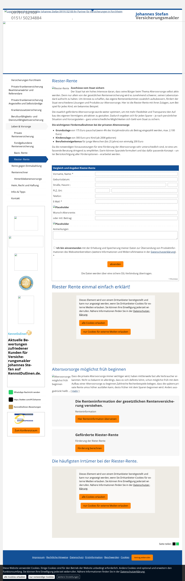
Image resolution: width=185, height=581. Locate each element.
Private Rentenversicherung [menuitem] (23, 134)
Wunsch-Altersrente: (64, 212)
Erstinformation (94, 557)
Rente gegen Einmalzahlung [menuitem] (27, 165)
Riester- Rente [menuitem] (21, 159)
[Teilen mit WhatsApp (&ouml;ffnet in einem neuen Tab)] (177, 543)
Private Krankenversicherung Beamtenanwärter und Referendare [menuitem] (26, 90)
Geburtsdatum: (61, 179)
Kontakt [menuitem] (15, 198)
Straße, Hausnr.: (62, 184)
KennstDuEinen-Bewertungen (27, 407)
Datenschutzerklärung (163, 251)
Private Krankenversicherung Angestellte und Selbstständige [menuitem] (26, 101)
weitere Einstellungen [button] (68, 577)
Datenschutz (77, 557)
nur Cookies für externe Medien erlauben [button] (105, 331)
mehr (75, 391)
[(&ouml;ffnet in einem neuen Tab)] (20, 334)
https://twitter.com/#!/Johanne (27, 399)
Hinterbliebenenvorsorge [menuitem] (28, 178)
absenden (115, 264)
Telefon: (57, 196)
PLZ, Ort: (57, 190)
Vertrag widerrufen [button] (142, 557)
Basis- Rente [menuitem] (20, 152)
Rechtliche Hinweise (57, 557)
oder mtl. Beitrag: (62, 218)
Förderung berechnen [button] (90, 448)
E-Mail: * (57, 201)
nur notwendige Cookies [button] (41, 577)
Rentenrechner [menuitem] (20, 172)
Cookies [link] (125, 557)
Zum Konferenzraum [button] (26, 430)
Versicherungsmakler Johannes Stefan (20, 362)
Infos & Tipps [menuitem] (18, 191)
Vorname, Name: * (63, 174)
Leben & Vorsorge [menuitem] (21, 126)
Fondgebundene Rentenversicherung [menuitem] (23, 144)
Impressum (38, 557)
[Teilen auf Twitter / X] (174, 543)
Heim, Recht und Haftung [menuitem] (25, 185)
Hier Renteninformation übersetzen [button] (97, 418)
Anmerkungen (61, 229)
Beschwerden (111, 557)
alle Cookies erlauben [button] (93, 322)
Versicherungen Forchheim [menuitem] (26, 80)
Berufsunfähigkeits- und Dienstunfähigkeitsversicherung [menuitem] (26, 118)
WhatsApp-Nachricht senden (27, 392)
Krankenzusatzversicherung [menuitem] (26, 110)
